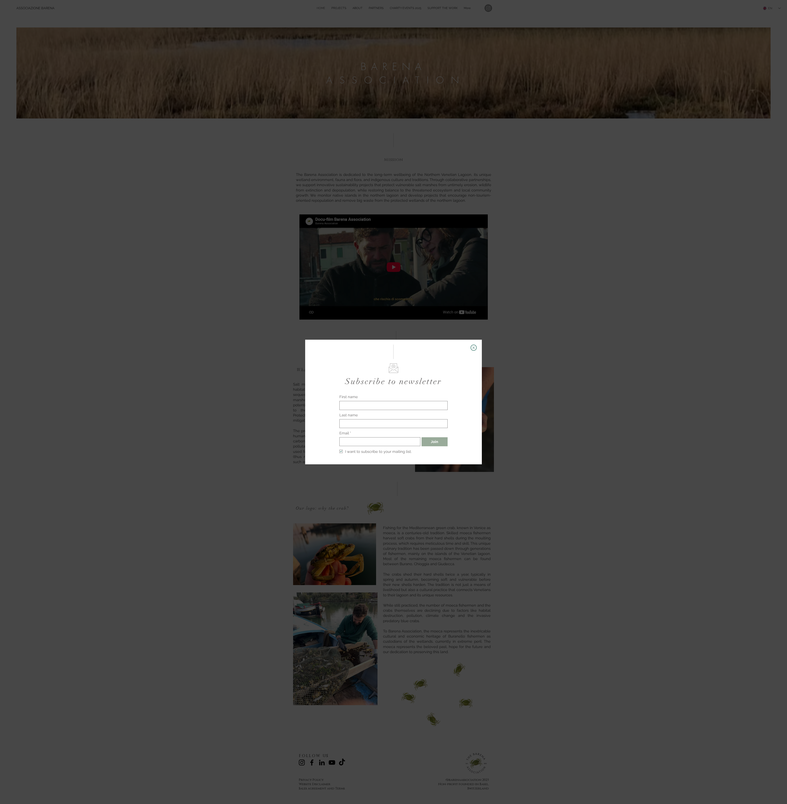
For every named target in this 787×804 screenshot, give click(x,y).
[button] (474, 348)
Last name (348, 415)
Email (345, 433)
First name (348, 397)
